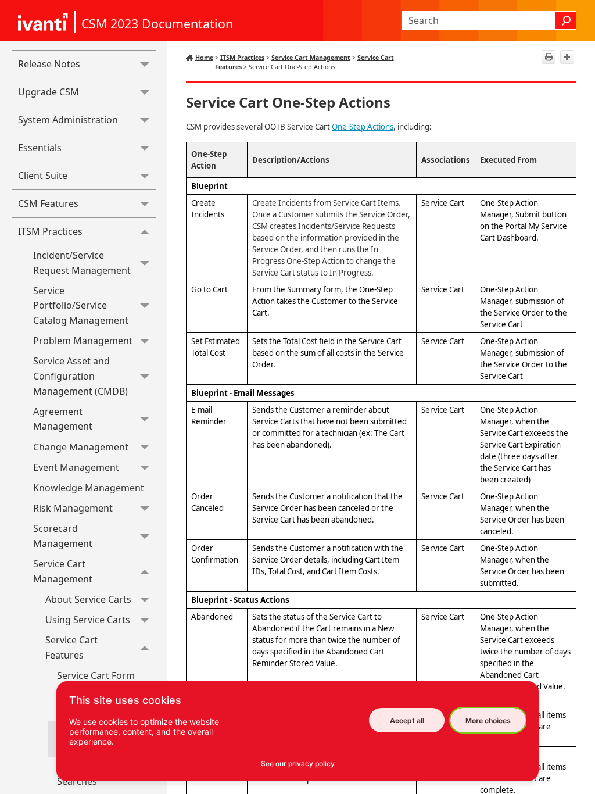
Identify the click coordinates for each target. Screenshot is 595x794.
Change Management (80, 447)
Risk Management (73, 508)
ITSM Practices (50, 231)
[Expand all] (567, 57)
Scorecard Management (62, 536)
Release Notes (49, 64)
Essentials (40, 147)
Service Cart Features (71, 647)
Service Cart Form (96, 675)
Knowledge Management (88, 487)
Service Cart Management (62, 571)
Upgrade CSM (48, 91)
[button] (565, 20)
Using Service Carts (87, 619)
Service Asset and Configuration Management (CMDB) (80, 376)
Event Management (76, 467)
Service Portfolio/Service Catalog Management (80, 305)
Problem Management (82, 340)
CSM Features (48, 203)
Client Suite (42, 175)
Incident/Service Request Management (82, 263)
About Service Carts (88, 599)
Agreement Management (62, 419)
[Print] (548, 57)
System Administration (68, 119)
